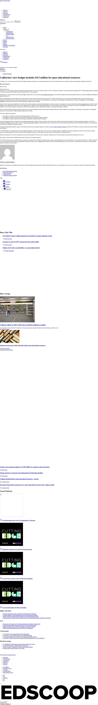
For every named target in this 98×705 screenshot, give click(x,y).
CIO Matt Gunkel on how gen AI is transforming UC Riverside (18, 520)
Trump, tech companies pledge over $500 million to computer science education (25, 467)
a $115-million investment (47, 94)
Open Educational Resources (10, 171)
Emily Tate (4, 470)
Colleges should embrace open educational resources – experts (19, 479)
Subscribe (4, 62)
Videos (4, 42)
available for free (85, 104)
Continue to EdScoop (5, 704)
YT (4, 680)
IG (3, 679)
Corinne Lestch (5, 482)
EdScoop (5, 10)
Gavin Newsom (7, 174)
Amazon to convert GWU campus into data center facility (21, 242)
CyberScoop (6, 15)
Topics (4, 27)
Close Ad (3, 702)
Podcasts (5, 41)
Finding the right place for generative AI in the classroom (17, 549)
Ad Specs (5, 669)
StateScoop (5, 17)
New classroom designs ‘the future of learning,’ (14, 607)
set (47, 134)
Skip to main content (5, 0)
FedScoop (5, 13)
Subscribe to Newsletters (9, 45)
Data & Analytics (10, 38)
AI (6, 35)
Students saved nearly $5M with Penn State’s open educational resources (22, 345)
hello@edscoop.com (8, 672)
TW (4, 676)
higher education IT (8, 172)
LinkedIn (5, 678)
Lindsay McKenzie (9, 250)
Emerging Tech (10, 37)
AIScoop (5, 11)
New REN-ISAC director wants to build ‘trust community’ (17, 578)
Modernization (9, 33)
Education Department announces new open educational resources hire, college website (27, 485)
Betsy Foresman (6, 348)
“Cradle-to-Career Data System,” (31, 122)
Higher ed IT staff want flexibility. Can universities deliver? (21, 248)
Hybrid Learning (10, 34)
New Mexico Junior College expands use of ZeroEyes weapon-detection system (27, 236)
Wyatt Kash (4, 476)
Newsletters (6, 667)
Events (4, 40)
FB (4, 675)
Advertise (2, 19)
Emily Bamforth (6, 84)
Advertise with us (7, 668)
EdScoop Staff (8, 238)
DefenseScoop (6, 14)
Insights (5, 44)
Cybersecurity (9, 31)
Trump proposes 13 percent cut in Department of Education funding (21, 473)
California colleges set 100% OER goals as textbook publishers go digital (22, 325)
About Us (13, 654)
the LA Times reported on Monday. (58, 126)
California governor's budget (10, 175)
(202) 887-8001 (7, 671)
